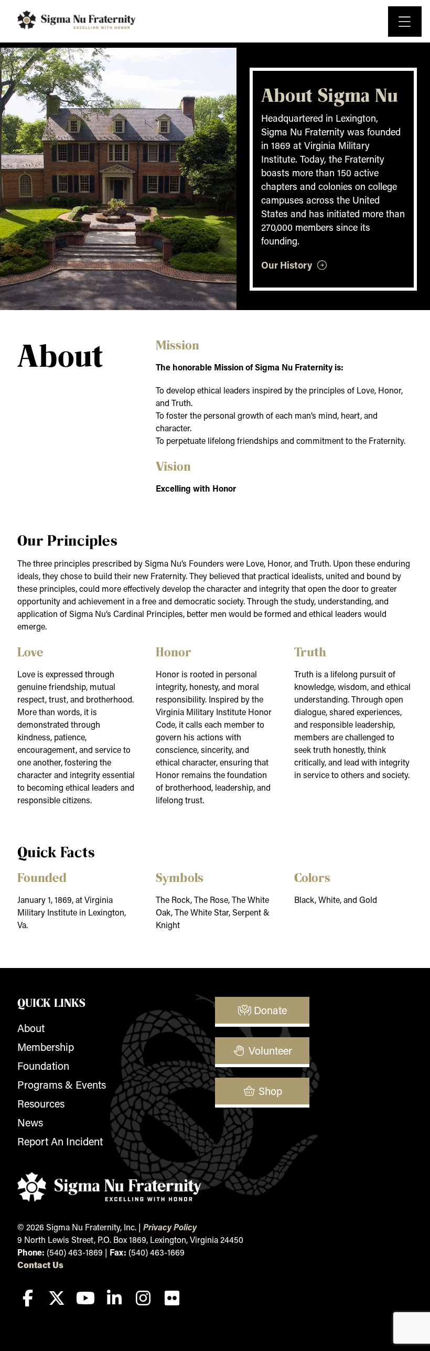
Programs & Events (61, 1084)
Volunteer (269, 1050)
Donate (269, 1010)
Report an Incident (60, 1141)
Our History (288, 265)
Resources (40, 1103)
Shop (269, 1091)
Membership (45, 1047)
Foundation (43, 1065)
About (31, 1028)
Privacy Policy (170, 1226)
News (30, 1122)
